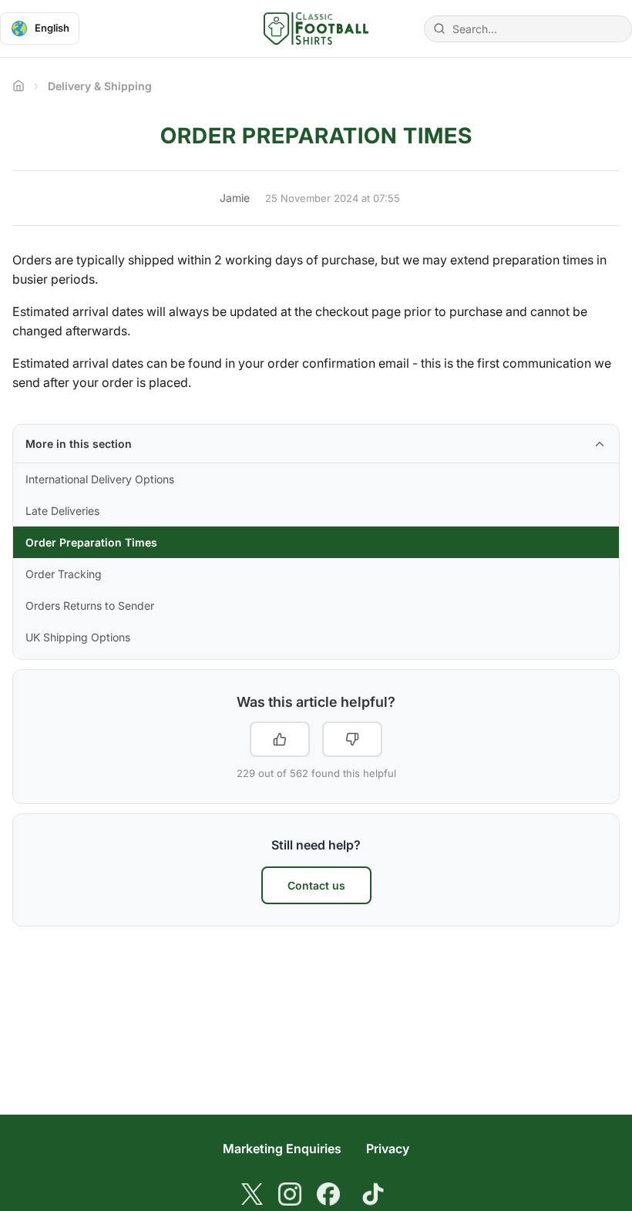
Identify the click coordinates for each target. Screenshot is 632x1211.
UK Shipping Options (77, 637)
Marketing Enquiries (282, 1148)
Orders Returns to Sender (89, 605)
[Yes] (280, 739)
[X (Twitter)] (252, 1194)
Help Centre (18, 85)
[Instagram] (289, 1194)
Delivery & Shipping (100, 86)
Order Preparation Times (91, 542)
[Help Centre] (316, 28)
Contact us (316, 885)
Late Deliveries (62, 510)
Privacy (387, 1148)
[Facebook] (328, 1194)
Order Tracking (63, 573)
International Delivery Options (99, 479)
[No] (352, 739)
